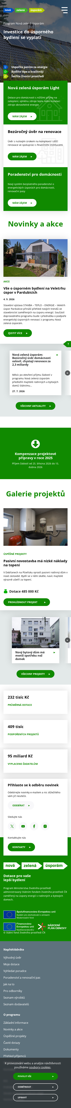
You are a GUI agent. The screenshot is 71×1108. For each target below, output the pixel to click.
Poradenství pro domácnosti (35, 174)
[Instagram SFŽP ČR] (45, 826)
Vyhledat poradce (14, 971)
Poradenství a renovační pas (21, 977)
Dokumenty (11, 1049)
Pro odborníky (12, 991)
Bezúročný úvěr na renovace (34, 131)
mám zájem (19, 116)
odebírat (18, 805)
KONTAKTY (18, 847)
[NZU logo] (24, 10)
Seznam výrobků (14, 997)
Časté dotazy (11, 1043)
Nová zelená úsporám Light (33, 87)
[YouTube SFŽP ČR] (23, 826)
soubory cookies (39, 1067)
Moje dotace (11, 964)
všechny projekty (33, 674)
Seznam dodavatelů (16, 1004)
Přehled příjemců (14, 1056)
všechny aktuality (33, 406)
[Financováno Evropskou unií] (35, 920)
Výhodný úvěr (12, 957)
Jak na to (8, 984)
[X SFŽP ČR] (12, 826)
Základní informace (15, 1023)
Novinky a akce (13, 1029)
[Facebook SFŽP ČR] (34, 826)
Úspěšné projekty (14, 1036)
